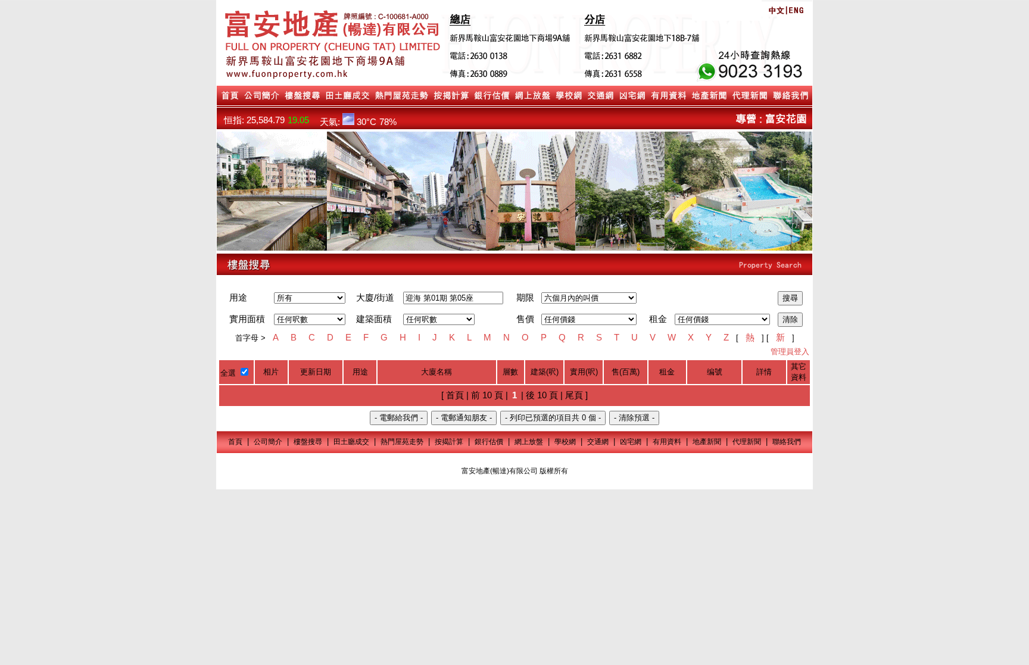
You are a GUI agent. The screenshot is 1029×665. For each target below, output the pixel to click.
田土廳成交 (351, 442)
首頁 (235, 442)
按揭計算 (449, 442)
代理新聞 (746, 442)
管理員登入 (790, 351)
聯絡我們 (786, 442)
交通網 (598, 442)
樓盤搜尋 (308, 442)
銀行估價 (489, 442)
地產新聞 (707, 442)
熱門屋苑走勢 (402, 442)
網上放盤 (528, 442)
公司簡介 (268, 442)
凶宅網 (630, 442)
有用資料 (667, 442)
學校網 (565, 442)
